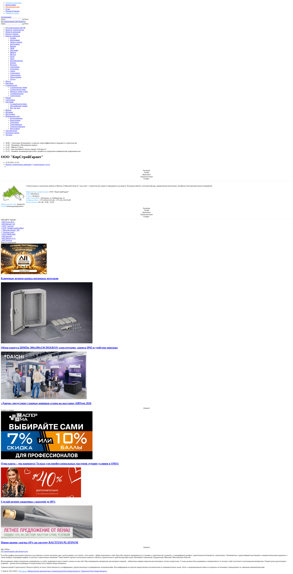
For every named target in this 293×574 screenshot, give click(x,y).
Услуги (13, 79)
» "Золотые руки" (8, 232)
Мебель (13, 52)
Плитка (13, 63)
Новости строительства (14, 30)
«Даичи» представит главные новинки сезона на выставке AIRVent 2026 (46, 403)
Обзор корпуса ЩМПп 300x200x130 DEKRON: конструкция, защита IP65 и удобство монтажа (59, 347)
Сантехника (14, 67)
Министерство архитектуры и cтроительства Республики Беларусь (54, 571)
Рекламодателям (12, 7)
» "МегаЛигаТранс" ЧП (10, 230)
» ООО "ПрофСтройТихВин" (12, 228)
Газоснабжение (16, 124)
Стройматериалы (16, 94)
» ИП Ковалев (6, 236)
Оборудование (15, 77)
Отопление (14, 122)
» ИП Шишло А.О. (8, 238)
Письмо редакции (12, 11)
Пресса (8, 81)
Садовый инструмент (18, 104)
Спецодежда (15, 73)
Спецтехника (15, 75)
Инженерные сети (12, 116)
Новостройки (10, 5)
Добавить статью (12, 13)
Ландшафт (14, 50)
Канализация (15, 120)
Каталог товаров (11, 34)
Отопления (14, 69)
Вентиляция (15, 40)
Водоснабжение (16, 118)
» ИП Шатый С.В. (8, 224)
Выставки (9, 83)
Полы (12, 57)
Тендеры (8, 135)
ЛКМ (12, 48)
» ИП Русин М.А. (8, 222)
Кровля (13, 46)
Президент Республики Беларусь (94, 571)
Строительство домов (18, 87)
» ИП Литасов (6, 240)
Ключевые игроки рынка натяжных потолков (29, 278)
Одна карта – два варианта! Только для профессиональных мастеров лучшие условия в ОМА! (60, 463)
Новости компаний (12, 32)
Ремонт (8, 98)
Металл (13, 54)
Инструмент (15, 44)
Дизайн (13, 38)
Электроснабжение (17, 127)
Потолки (13, 65)
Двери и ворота (16, 42)
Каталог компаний (12, 36)
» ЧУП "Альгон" (7, 226)
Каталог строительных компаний (18, 164)
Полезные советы (12, 133)
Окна (12, 59)
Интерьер (9, 112)
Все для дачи (15, 108)
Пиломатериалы (16, 61)
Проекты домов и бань (19, 92)
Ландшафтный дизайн (18, 106)
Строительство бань (18, 89)
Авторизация (6, 17)
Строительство (11, 85)
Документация (11, 131)
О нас (7, 9)
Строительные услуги (41, 164)
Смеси (12, 71)
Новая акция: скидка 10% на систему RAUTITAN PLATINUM (39, 542)
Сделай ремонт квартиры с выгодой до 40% (28, 501)
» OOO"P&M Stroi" (8, 234)
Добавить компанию (13, 3)
